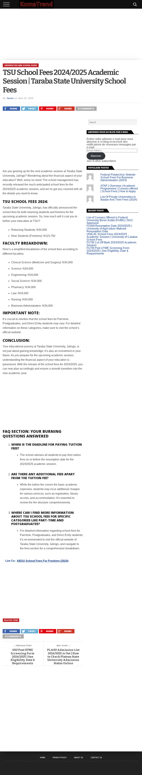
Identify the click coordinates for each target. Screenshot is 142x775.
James (10, 98)
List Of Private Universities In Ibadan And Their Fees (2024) (118, 198)
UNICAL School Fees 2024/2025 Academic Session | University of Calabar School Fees (112, 237)
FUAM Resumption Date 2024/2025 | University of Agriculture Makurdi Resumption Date (109, 228)
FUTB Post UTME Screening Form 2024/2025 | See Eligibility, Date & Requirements (108, 250)
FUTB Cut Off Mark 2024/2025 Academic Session (112, 244)
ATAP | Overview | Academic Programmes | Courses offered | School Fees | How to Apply (119, 188)
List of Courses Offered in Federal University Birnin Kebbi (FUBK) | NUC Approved (110, 220)
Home (42, 757)
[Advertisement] (71, 34)
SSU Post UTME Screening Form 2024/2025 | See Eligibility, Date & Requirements (23, 656)
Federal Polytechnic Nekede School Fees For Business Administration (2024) (117, 177)
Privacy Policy (59, 757)
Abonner (96, 155)
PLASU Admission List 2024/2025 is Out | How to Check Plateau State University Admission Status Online (63, 656)
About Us (78, 757)
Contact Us (96, 757)
